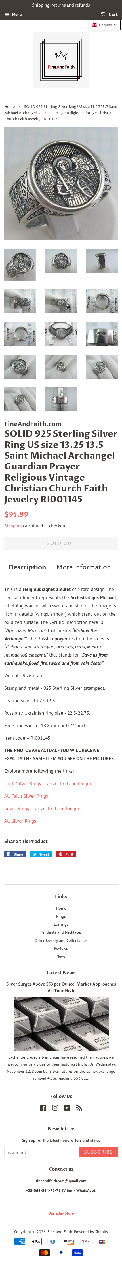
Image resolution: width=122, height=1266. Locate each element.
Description (27, 567)
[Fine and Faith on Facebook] (43, 1109)
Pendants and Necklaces (61, 932)
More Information (83, 567)
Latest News (61, 973)
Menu (16, 14)
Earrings (61, 924)
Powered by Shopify (91, 1231)
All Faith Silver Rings (26, 796)
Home (9, 106)
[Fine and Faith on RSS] (79, 1109)
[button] (104, 25)
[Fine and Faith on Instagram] (55, 1109)
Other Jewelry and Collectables (61, 940)
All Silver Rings (20, 821)
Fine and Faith (59, 1231)
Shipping (13, 526)
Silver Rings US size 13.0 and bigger (41, 808)
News (61, 956)
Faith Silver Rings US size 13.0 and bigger (47, 783)
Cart (113, 14)
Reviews (61, 948)
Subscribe (98, 1152)
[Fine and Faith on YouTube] (67, 1109)
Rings (61, 916)
